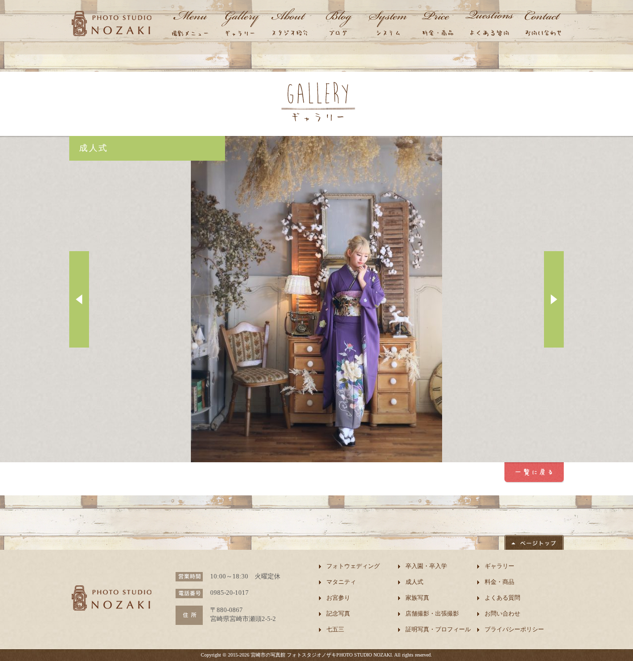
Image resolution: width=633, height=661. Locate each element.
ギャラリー (240, 24)
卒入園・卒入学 (426, 566)
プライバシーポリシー (514, 629)
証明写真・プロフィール (438, 629)
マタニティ (341, 581)
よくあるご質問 (489, 24)
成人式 (414, 581)
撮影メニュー (190, 24)
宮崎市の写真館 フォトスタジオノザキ (293, 655)
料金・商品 (437, 24)
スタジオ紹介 (289, 24)
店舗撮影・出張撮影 (432, 613)
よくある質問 (502, 597)
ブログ (338, 24)
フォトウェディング (353, 566)
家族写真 (417, 597)
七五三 (335, 629)
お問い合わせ (541, 24)
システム (388, 24)
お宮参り (338, 597)
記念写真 (338, 613)
